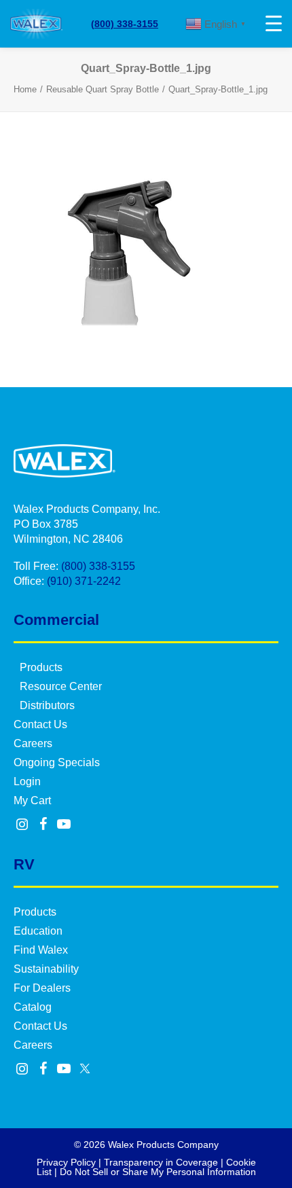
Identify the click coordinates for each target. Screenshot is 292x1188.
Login (27, 781)
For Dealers (42, 988)
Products (41, 667)
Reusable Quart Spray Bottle (102, 89)
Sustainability (46, 969)
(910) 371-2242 (84, 581)
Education (38, 931)
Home (25, 89)
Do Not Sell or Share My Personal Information (158, 1171)
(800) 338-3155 (124, 23)
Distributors (47, 705)
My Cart (32, 800)
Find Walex (41, 950)
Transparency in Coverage (161, 1162)
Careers (33, 743)
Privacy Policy (66, 1162)
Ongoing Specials (57, 762)
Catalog (33, 1007)
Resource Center (61, 686)
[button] (22, 825)
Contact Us (40, 724)
